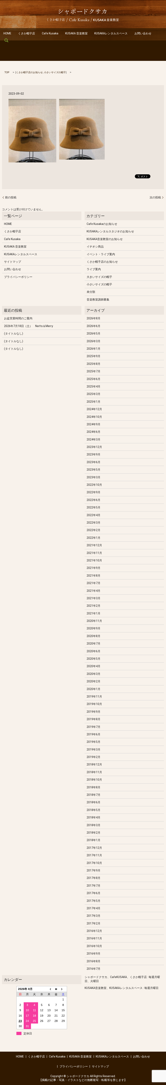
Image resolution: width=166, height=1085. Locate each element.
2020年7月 (93, 643)
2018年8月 (93, 787)
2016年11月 (94, 938)
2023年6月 (93, 462)
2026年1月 (93, 348)
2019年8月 (93, 719)
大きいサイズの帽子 (99, 276)
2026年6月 (93, 326)
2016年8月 (93, 961)
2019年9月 (93, 711)
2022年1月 (93, 537)
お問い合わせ (142, 33)
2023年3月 (93, 477)
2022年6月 (93, 500)
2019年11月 (94, 696)
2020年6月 (93, 651)
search (6, 40)
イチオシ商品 (95, 246)
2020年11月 (94, 620)
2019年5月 (93, 741)
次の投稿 (155, 197)
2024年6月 (93, 431)
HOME (7, 33)
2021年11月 (94, 553)
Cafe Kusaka (50, 33)
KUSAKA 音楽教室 (76, 33)
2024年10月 (94, 416)
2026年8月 (93, 318)
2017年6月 (93, 893)
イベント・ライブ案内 (101, 254)
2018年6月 (93, 802)
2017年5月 (93, 900)
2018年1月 (93, 840)
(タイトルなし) (13, 333)
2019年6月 (93, 734)
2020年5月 (93, 658)
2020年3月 (93, 673)
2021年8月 (93, 575)
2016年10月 (94, 946)
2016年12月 (94, 931)
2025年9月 (93, 356)
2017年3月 (93, 915)
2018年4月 (93, 817)
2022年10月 (94, 484)
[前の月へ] (49, 989)
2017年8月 (93, 878)
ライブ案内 (94, 269)
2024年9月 (93, 424)
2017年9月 (93, 870)
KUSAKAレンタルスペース (111, 33)
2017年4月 (93, 908)
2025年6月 (93, 379)
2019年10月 (94, 704)
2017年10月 (94, 863)
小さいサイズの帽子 (55, 72)
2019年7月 (93, 726)
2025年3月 (93, 394)
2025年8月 (93, 363)
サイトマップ (12, 261)
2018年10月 (94, 779)
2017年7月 (93, 885)
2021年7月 (93, 583)
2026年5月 (93, 333)
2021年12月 (94, 545)
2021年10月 (94, 560)
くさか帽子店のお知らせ (29, 72)
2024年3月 (93, 439)
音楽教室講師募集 (98, 299)
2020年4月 (93, 666)
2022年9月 (93, 492)
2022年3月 (93, 522)
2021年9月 (93, 567)
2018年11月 (94, 772)
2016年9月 (93, 953)
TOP (6, 72)
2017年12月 (94, 847)
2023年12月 (94, 447)
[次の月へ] (63, 989)
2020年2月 (93, 681)
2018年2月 (93, 832)
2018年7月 (93, 794)
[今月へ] (56, 989)
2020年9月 (93, 628)
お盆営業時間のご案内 (18, 318)
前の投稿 (10, 197)
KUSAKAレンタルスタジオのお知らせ (110, 231)
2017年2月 (93, 923)
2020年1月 (93, 689)
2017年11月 (94, 855)
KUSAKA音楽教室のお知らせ (105, 239)
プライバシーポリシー (18, 276)
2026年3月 (93, 341)
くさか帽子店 (26, 33)
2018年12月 (94, 764)
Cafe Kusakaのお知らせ (102, 223)
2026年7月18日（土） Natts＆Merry (28, 326)
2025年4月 (93, 386)
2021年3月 (93, 598)
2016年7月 (93, 968)
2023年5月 (93, 469)
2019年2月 (93, 757)
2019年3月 (93, 749)
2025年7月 (93, 371)
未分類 (91, 291)
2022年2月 (93, 530)
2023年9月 (93, 454)
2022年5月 (93, 507)
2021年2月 (93, 605)
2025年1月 (93, 401)
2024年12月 (94, 409)
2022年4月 (93, 515)
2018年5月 (93, 810)
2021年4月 (93, 590)
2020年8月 (93, 636)
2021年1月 (93, 613)
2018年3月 (93, 825)
